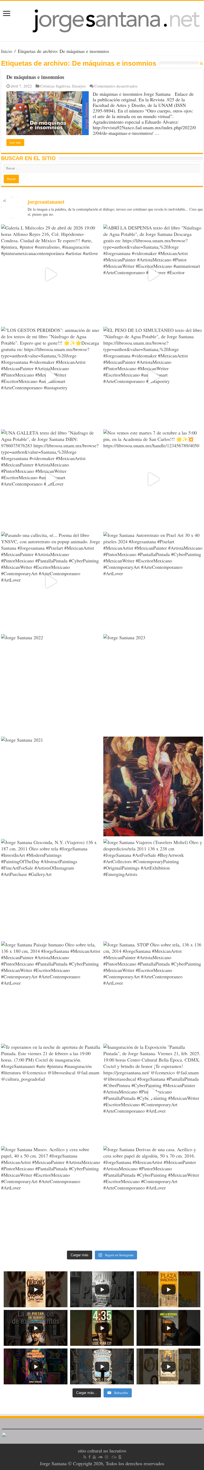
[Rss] (85, 1457)
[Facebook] (89, 1457)
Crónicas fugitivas (55, 86)
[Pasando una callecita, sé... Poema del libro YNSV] (51, 582)
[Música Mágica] (114, 1457)
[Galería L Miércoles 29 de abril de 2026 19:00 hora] (51, 274)
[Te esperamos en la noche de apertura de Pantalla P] (51, 1093)
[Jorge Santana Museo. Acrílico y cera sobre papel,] (51, 1196)
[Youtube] (94, 1457)
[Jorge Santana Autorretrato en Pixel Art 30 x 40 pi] (153, 582)
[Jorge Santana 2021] (51, 786)
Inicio (6, 51)
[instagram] (106, 1457)
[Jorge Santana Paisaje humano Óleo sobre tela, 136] (51, 991)
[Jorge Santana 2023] (153, 684)
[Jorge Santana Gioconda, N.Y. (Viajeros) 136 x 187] (51, 889)
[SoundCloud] (100, 1457)
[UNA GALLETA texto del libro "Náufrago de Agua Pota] (51, 479)
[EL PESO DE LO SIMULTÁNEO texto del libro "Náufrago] (153, 377)
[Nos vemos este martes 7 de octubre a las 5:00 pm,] (153, 479)
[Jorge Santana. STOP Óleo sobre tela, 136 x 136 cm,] (153, 991)
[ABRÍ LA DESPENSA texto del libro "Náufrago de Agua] (153, 274)
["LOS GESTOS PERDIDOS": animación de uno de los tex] (51, 377)
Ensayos (79, 86)
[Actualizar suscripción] (201, 63)
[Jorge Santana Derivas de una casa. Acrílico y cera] (153, 1196)
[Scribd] (120, 1457)
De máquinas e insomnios (35, 77)
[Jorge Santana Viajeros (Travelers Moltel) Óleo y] (153, 889)
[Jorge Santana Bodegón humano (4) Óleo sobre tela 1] (153, 786)
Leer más (15, 142)
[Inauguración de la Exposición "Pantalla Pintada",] (153, 1093)
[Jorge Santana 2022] (51, 684)
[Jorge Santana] (102, 21)
